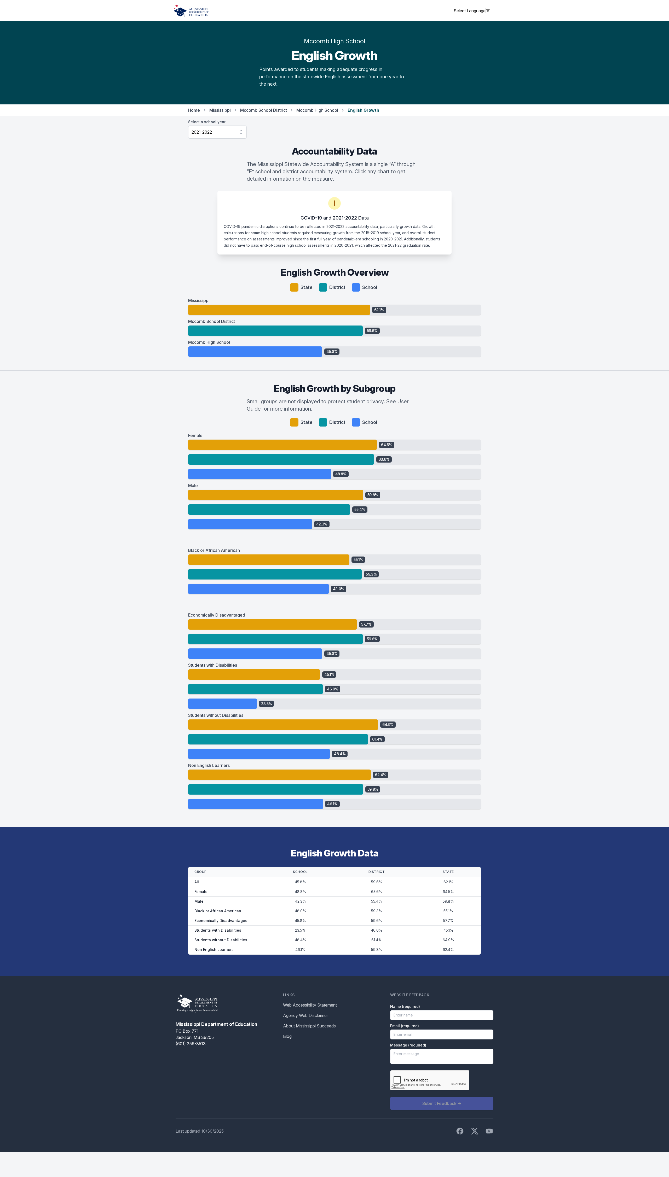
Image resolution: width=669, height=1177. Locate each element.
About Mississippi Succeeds (309, 1025)
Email (404, 1026)
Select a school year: (207, 122)
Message (408, 1045)
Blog (287, 1036)
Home (194, 110)
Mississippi (220, 110)
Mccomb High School (317, 110)
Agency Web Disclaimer (305, 1015)
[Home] (191, 10)
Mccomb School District (263, 110)
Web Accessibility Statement (310, 1005)
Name (405, 1006)
